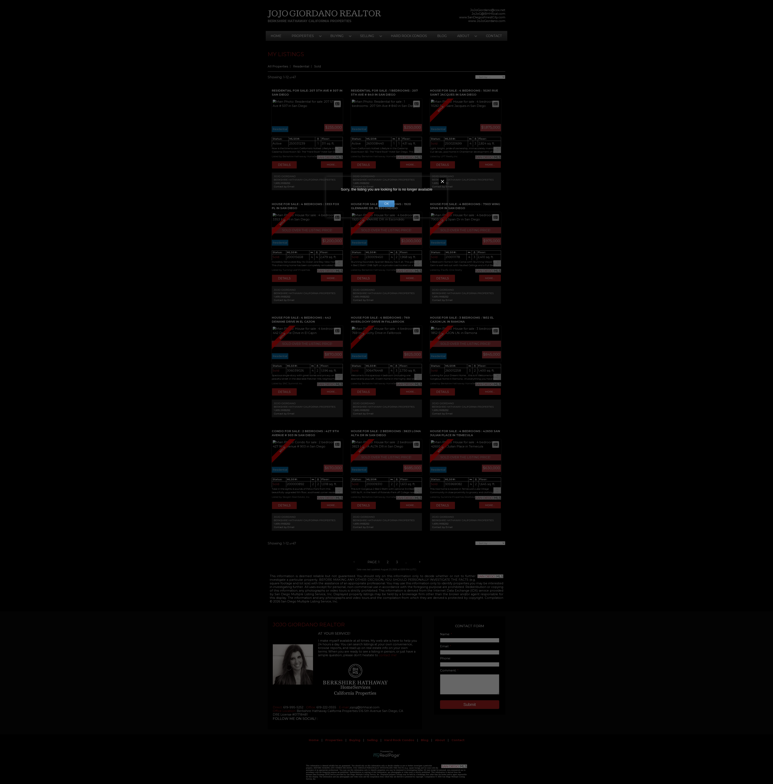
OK (386, 204)
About (463, 36)
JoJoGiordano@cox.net (487, 10)
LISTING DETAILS (284, 164)
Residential (301, 66)
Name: (445, 634)
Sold (317, 66)
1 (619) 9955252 (282, 183)
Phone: (445, 658)
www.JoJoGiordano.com (486, 21)
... (406, 562)
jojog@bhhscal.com (364, 707)
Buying (337, 36)
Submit (469, 704)
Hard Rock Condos (409, 36)
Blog (442, 36)
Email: (445, 646)
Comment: (448, 670)
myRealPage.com (386, 755)
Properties (303, 36)
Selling (367, 36)
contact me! (388, 655)
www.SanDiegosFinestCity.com (482, 17)
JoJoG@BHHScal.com (488, 13)
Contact (494, 36)
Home (276, 36)
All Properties (278, 66)
